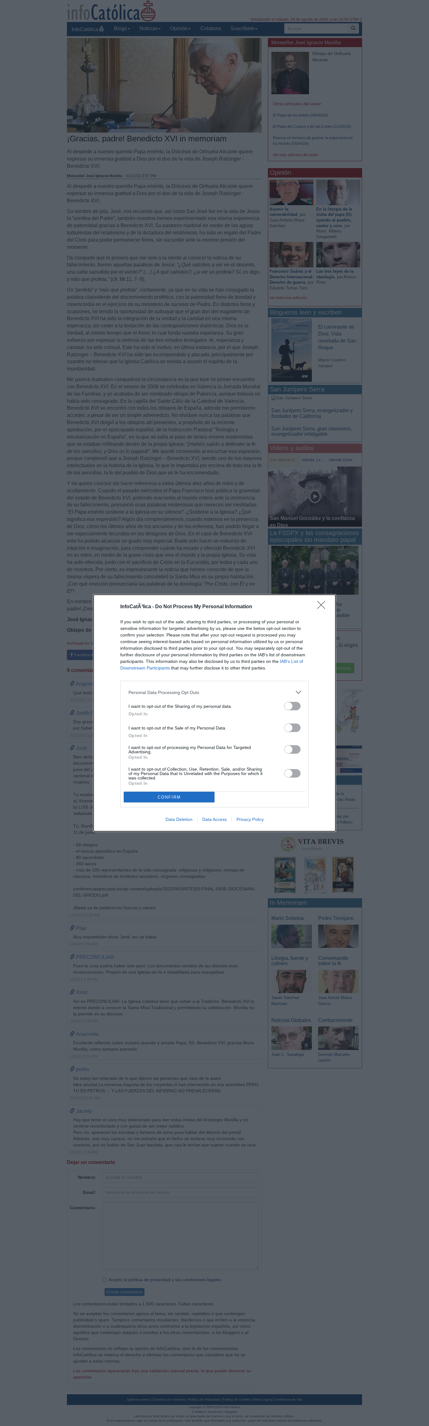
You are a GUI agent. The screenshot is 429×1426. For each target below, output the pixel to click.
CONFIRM (169, 797)
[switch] (292, 706)
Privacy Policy (250, 819)
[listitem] (214, 692)
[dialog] (214, 713)
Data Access (214, 819)
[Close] (323, 607)
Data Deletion (179, 819)
